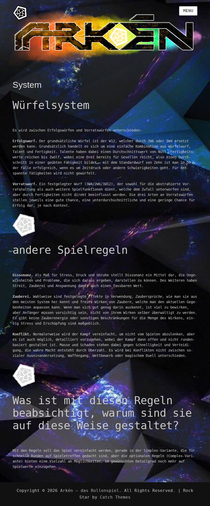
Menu (188, 11)
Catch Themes (115, 497)
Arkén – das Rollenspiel (89, 490)
